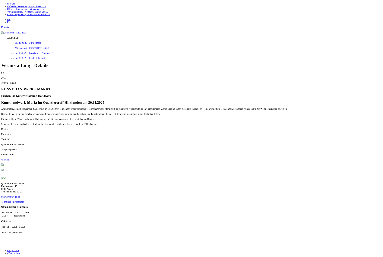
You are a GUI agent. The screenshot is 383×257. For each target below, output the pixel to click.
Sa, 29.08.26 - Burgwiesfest (28, 43)
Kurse (28, 14)
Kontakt (5, 27)
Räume (25, 9)
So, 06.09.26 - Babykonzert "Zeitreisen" (34, 53)
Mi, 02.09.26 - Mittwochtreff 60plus (32, 48)
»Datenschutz (13, 253)
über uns (11, 3)
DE (8, 19)
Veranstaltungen (28, 11)
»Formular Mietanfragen (12, 202)
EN (8, 22)
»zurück (5, 159)
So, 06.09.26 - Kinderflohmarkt (30, 58)
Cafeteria (26, 6)
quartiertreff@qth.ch (10, 196)
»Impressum (13, 250)
